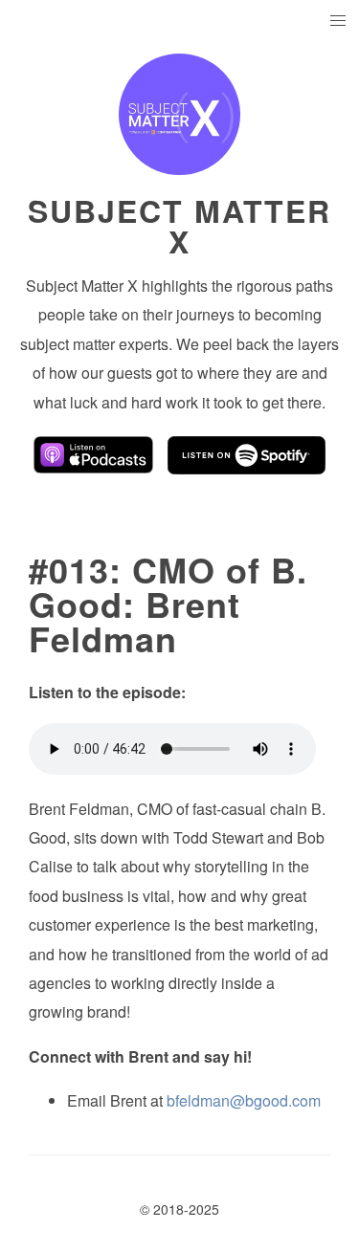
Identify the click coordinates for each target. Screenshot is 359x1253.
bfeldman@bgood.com (244, 1100)
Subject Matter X (179, 225)
